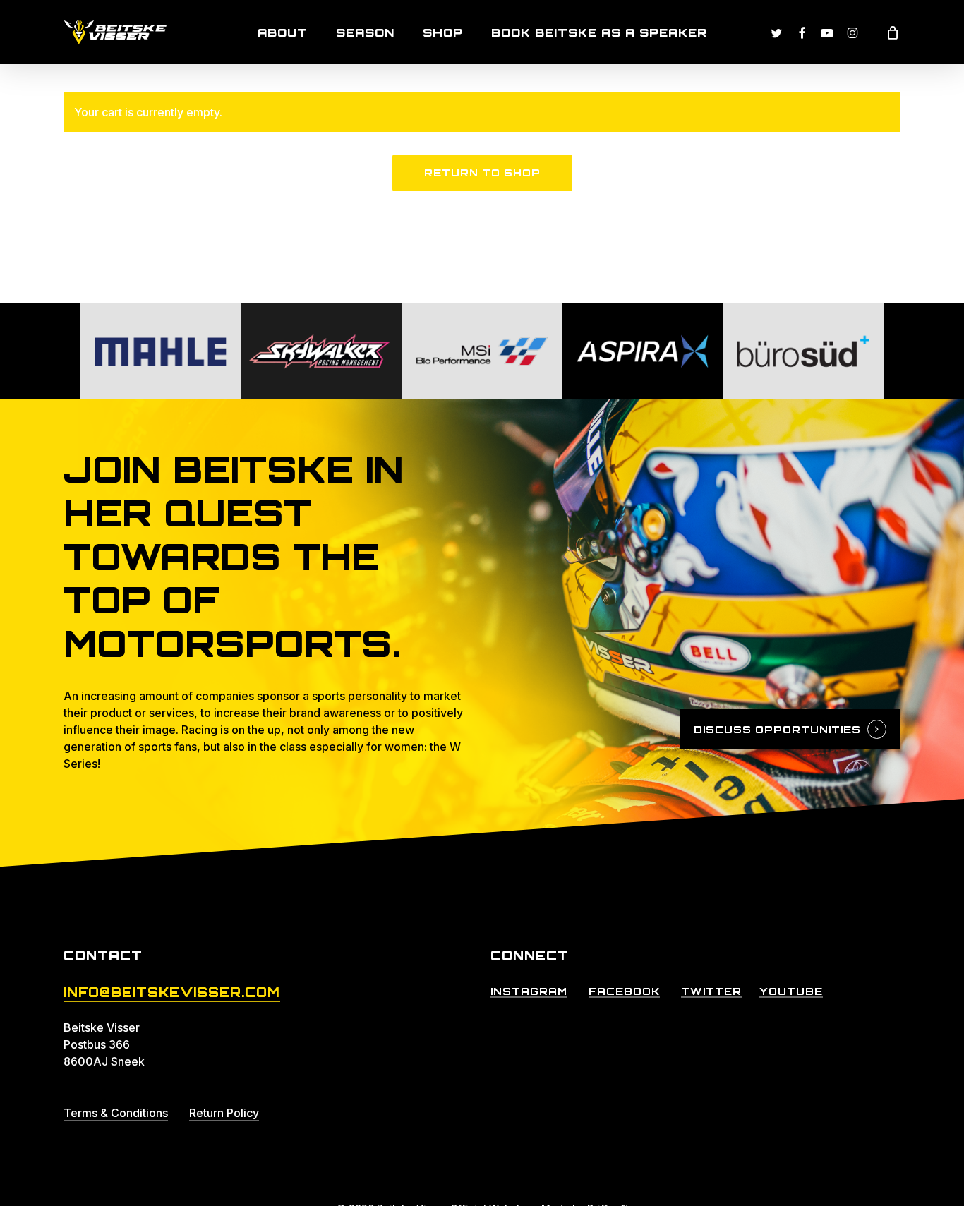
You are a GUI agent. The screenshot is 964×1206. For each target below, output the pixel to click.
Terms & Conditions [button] (116, 1113)
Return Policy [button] (224, 1113)
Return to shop (482, 173)
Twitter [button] (711, 991)
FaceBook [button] (624, 991)
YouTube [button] (791, 991)
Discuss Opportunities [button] (777, 729)
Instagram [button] (528, 991)
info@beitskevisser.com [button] (172, 992)
